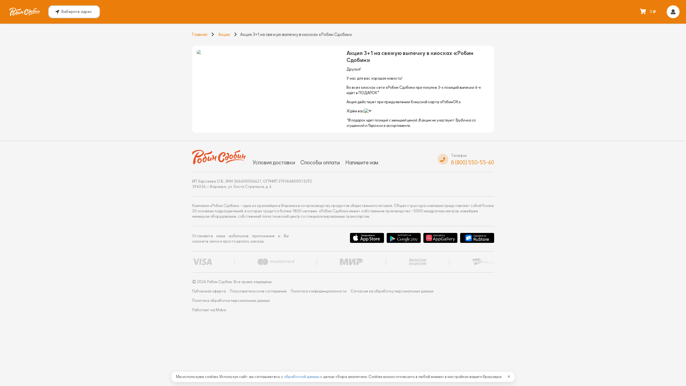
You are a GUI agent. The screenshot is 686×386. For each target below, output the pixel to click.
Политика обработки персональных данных (231, 301)
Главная (199, 34)
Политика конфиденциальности (318, 291)
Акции (224, 34)
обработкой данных (302, 377)
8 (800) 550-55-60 (472, 162)
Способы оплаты (320, 162)
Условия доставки (273, 162)
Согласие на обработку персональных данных (392, 291)
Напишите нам (361, 162)
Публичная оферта (209, 291)
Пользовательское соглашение (258, 291)
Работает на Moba (209, 310)
